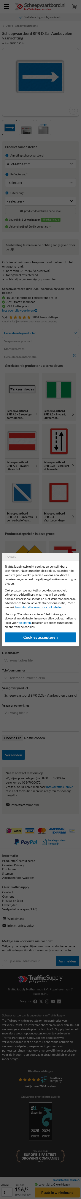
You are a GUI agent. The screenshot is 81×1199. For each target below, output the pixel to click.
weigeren (25, 622)
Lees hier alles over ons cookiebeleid (39, 607)
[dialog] (40, 599)
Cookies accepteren (40, 637)
